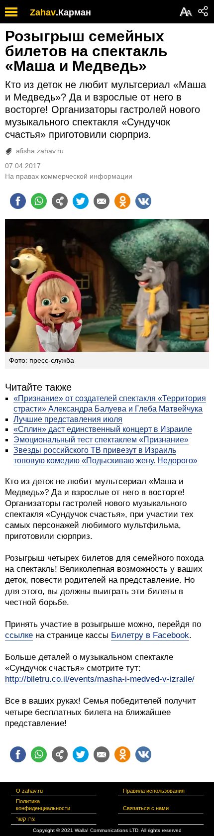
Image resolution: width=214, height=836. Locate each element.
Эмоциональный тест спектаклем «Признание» (101, 439)
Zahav (43, 12)
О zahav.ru (29, 791)
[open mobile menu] (11, 11)
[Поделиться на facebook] (18, 201)
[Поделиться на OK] (122, 201)
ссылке (19, 635)
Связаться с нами (146, 808)
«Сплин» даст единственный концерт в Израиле (102, 429)
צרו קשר (25, 819)
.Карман (73, 12)
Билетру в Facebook (150, 635)
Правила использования (154, 791)
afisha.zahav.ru (40, 151)
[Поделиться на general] (60, 201)
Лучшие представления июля (67, 419)
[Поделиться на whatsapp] (39, 201)
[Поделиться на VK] (143, 201)
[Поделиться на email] (101, 201)
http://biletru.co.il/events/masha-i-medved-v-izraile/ (100, 679)
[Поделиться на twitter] (81, 201)
